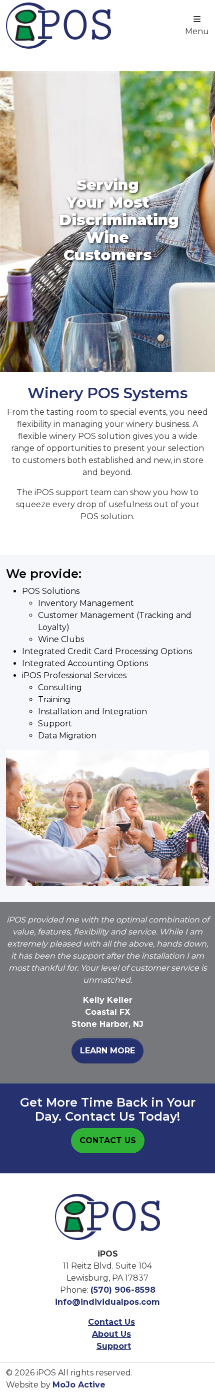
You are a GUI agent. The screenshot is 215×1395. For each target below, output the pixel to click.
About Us (111, 1334)
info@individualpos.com (107, 1302)
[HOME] (107, 1216)
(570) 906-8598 (123, 1290)
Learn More (107, 1050)
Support (113, 1346)
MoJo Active (79, 1384)
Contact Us (108, 1140)
